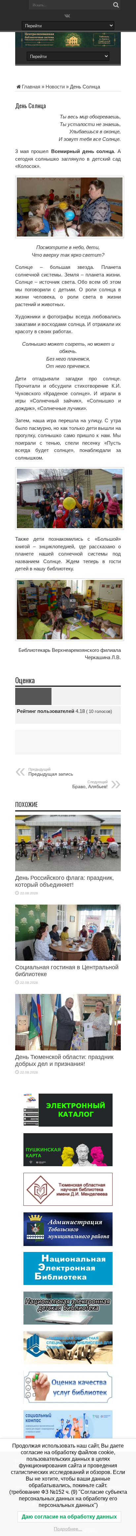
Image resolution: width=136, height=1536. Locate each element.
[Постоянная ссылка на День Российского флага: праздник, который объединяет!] (68, 869)
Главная (31, 86)
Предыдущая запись (50, 772)
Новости (55, 86)
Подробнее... (68, 1528)
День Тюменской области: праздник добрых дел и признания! (64, 1060)
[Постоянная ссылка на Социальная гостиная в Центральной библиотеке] (68, 959)
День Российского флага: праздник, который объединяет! (64, 881)
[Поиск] (116, 5)
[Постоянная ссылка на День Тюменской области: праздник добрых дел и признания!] (68, 1048)
